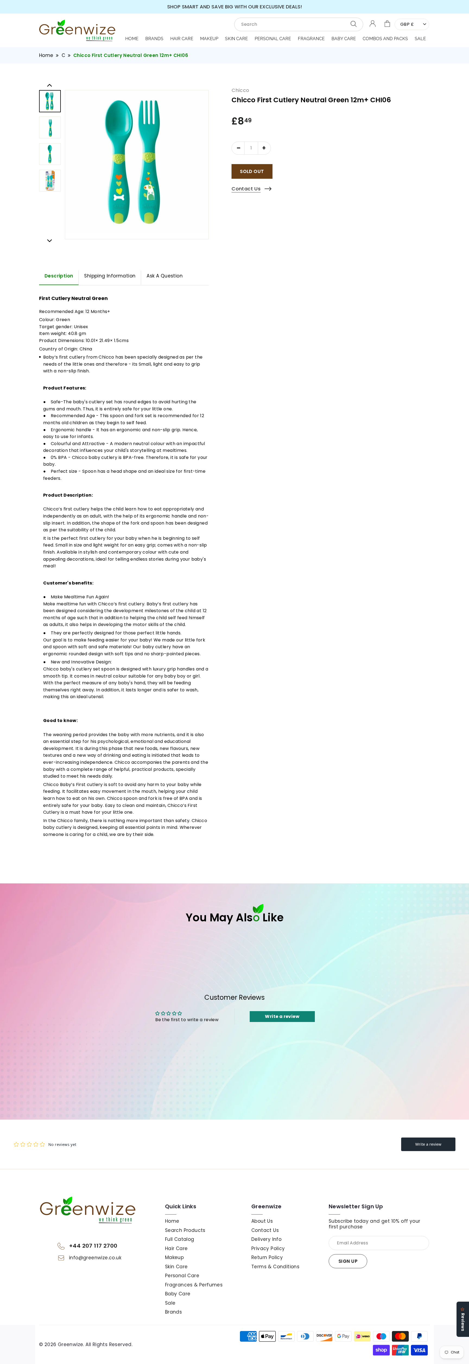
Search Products (185, 1230)
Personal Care (273, 38)
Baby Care (343, 38)
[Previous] (49, 84)
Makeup (174, 1257)
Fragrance (311, 38)
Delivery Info (266, 1239)
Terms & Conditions (275, 1266)
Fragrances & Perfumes (194, 1285)
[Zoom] (136, 162)
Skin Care (236, 38)
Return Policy (267, 1257)
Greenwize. (71, 1344)
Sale (420, 38)
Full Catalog (179, 1239)
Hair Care (181, 38)
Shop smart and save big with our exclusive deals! (234, 7)
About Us (262, 1221)
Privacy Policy (268, 1248)
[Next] (49, 239)
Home (131, 38)
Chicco (240, 90)
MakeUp (209, 38)
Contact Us (265, 1230)
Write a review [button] (282, 1016)
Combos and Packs (385, 38)
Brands (154, 38)
